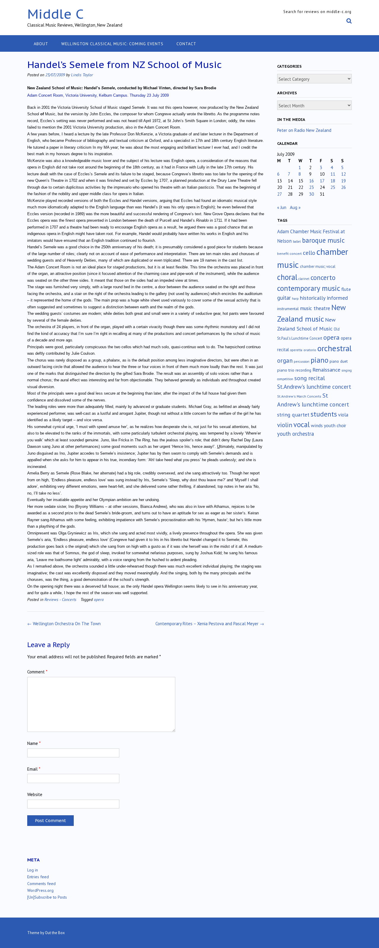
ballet (297, 241)
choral (287, 277)
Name (34, 743)
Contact (186, 43)
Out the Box (55, 932)
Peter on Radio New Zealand (304, 130)
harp (295, 298)
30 (311, 194)
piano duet (339, 361)
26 (343, 187)
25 (332, 187)
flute (346, 289)
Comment (37, 672)
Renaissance (326, 369)
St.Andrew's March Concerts (299, 396)
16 (311, 181)
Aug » (295, 207)
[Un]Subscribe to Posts (47, 897)
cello (309, 253)
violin (284, 425)
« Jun (281, 207)
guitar (284, 297)
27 (279, 194)
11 (332, 174)
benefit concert (289, 253)
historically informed (324, 297)
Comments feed (41, 883)
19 (343, 181)
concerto (323, 277)
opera (99, 599)
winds (317, 425)
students (324, 413)
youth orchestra (295, 433)
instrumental (288, 308)
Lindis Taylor (82, 74)
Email (33, 769)
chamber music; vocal (317, 266)
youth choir (335, 425)
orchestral (334, 348)
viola (343, 414)
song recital (309, 378)
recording (303, 370)
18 (332, 181)
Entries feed (38, 876)
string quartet (293, 414)
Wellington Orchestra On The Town (64, 623)
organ (285, 360)
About (41, 43)
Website (34, 794)
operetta (296, 350)
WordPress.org (40, 890)
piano (319, 360)
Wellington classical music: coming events (112, 43)
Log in (32, 870)
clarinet (303, 279)
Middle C (55, 13)
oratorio (309, 350)
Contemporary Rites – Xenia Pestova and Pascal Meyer (209, 623)
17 (322, 181)
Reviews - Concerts (60, 599)
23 (311, 187)
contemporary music (308, 288)
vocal (301, 424)
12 (343, 174)
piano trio (285, 370)
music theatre (315, 308)
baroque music (323, 240)
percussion (301, 361)
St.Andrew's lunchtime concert (314, 386)
